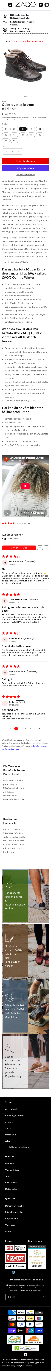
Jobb (7, 1176)
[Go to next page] (40, 728)
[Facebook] (25, 1355)
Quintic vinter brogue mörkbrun (28, 41)
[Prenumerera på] (43, 1297)
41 (40, 129)
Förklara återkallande (18, 1147)
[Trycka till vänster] (20, 97)
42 (6, 135)
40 (31, 129)
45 (31, 135)
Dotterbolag (11, 1189)
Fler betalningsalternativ (25, 174)
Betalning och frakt (14, 1115)
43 (14, 135)
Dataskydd (10, 1134)
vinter (8, 1231)
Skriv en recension (19, 547)
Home (7, 41)
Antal (5, 146)
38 (14, 129)
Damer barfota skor (15, 1205)
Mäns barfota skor (14, 1212)
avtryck (9, 1122)
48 (14, 141)
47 (6, 141)
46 (40, 135)
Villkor (8, 1128)
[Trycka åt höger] (31, 97)
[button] (10, 5)
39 (23, 129)
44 (23, 135)
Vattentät (10, 1225)
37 (6, 129)
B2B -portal (11, 1182)
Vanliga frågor (12, 1170)
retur (7, 1141)
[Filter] (40, 548)
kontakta (9, 1163)
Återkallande (11, 1109)
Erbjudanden (11, 1218)
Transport (10, 120)
